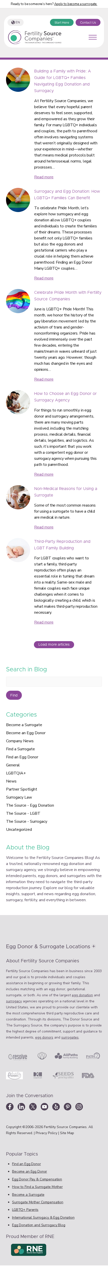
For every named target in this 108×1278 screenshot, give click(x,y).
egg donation (82, 995)
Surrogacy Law (19, 797)
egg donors (44, 1037)
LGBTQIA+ (16, 773)
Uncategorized (19, 829)
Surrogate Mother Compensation (37, 1202)
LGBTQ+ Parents (25, 1209)
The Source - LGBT (23, 813)
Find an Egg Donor (22, 757)
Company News (20, 741)
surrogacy (14, 1001)
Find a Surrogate (20, 749)
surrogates (70, 1037)
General (13, 765)
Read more (43, 177)
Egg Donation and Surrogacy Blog (38, 1225)
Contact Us (88, 22)
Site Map (67, 1133)
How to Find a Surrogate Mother (37, 1186)
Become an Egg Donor (25, 733)
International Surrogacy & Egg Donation (43, 1217)
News (11, 781)
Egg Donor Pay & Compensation (37, 1179)
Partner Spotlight (21, 789)
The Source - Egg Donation (30, 805)
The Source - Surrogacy (26, 821)
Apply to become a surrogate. (75, 4)
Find (14, 695)
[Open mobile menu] (93, 37)
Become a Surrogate (24, 725)
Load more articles (54, 644)
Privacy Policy (47, 1133)
